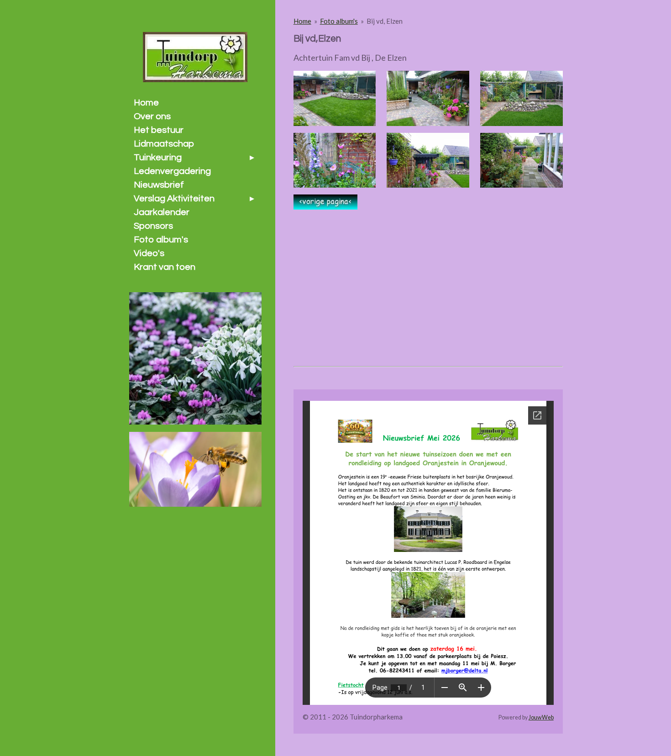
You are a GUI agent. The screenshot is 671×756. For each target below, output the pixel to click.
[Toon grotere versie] (335, 98)
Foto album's (339, 21)
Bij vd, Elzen (385, 21)
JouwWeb (541, 717)
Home (302, 21)
